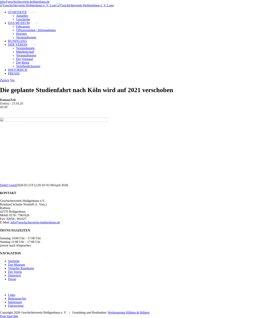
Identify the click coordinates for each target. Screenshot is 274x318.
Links (11, 295)
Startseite (13, 261)
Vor (12, 80)
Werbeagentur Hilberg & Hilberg (128, 312)
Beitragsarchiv (17, 298)
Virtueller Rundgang (21, 268)
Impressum (15, 302)
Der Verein (15, 272)
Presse (12, 279)
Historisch (14, 275)
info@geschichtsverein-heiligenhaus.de (25, 1)
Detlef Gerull (8, 185)
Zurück (4, 80)
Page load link (9, 316)
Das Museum (16, 264)
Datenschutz (16, 305)
